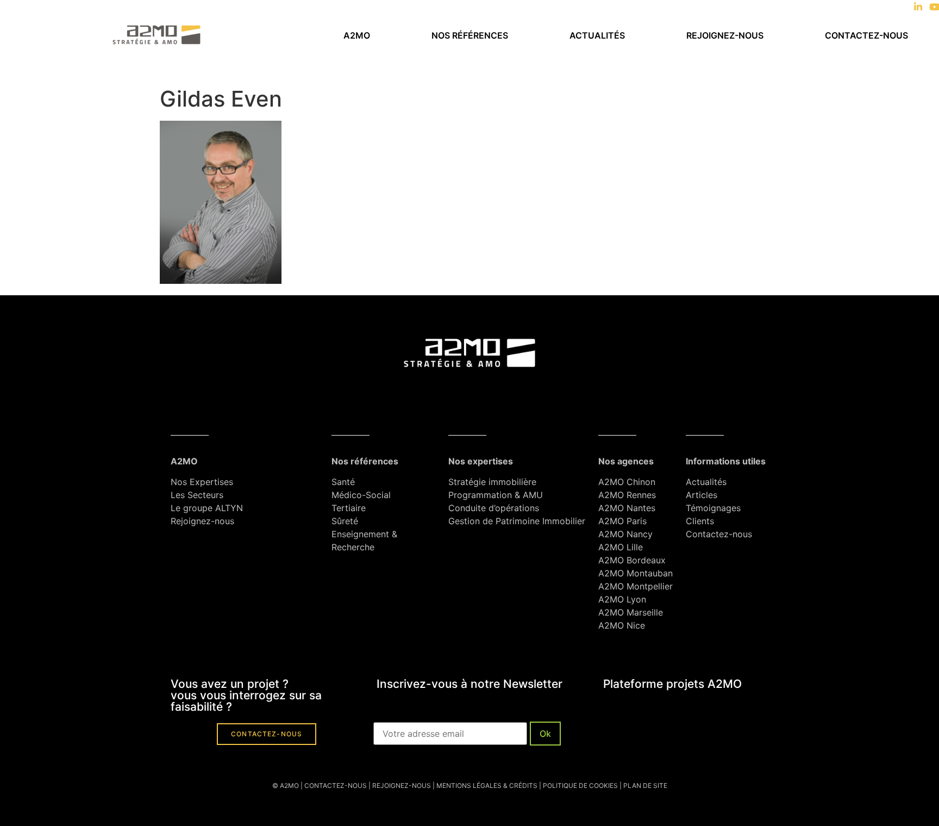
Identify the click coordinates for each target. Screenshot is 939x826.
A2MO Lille (620, 547)
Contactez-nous (866, 35)
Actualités (597, 35)
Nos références (469, 35)
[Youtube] (934, 6)
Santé (343, 481)
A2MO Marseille (630, 612)
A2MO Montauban (635, 573)
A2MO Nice (621, 625)
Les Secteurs (197, 494)
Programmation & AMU (495, 494)
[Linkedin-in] (918, 6)
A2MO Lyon (622, 599)
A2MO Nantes (626, 507)
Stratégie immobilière (492, 481)
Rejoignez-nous (724, 35)
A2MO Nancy (625, 534)
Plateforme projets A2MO (672, 684)
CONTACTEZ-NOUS (335, 785)
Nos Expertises (202, 481)
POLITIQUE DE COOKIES (580, 785)
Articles (701, 494)
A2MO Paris (622, 521)
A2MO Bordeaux (632, 560)
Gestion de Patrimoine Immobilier (516, 521)
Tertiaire (348, 507)
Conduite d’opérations (493, 507)
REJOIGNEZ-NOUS (401, 785)
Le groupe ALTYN (207, 507)
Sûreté (344, 521)
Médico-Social (361, 494)
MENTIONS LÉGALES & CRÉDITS (486, 785)
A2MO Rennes (627, 494)
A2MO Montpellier (635, 586)
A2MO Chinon (626, 481)
